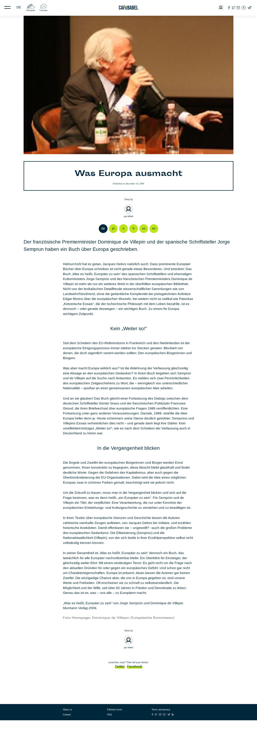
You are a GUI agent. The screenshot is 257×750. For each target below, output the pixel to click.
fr (134, 228)
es (143, 228)
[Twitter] (233, 7)
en (154, 228)
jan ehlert (128, 216)
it (123, 228)
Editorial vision (114, 709)
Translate (43, 10)
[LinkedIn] (173, 714)
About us (67, 709)
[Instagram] (238, 7)
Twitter (120, 666)
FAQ (109, 714)
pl (113, 228)
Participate (30, 10)
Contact (67, 714)
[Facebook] (229, 7)
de (18, 7)
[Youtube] (244, 7)
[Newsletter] (249, 7)
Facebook (134, 666)
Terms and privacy (161, 709)
